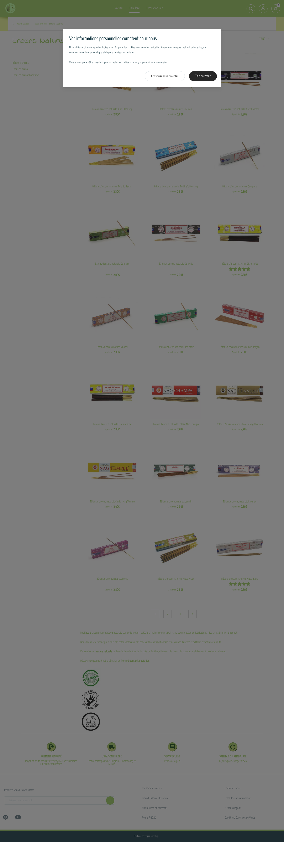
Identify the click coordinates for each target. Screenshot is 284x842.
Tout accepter (203, 76)
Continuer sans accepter (164, 76)
